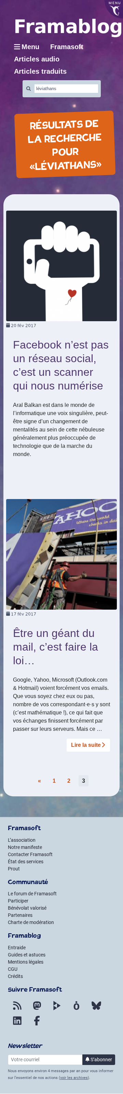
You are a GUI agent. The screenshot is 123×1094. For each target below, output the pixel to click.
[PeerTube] (56, 1009)
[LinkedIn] (17, 1024)
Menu (30, 47)
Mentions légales (25, 962)
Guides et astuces (26, 954)
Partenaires (20, 915)
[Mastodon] (36, 1009)
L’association (22, 840)
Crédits (15, 976)
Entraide (17, 947)
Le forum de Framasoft (32, 893)
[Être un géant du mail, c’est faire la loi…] (61, 554)
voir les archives (74, 1078)
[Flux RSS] (17, 1009)
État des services (25, 861)
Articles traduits (40, 71)
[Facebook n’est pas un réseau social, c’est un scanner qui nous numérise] (61, 265)
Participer (18, 901)
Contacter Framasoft (30, 854)
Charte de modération (31, 922)
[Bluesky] (96, 1009)
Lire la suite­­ (86, 745)
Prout (14, 868)
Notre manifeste (25, 847)
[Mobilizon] (76, 1009)
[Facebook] (36, 1024)
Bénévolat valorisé (27, 908)
